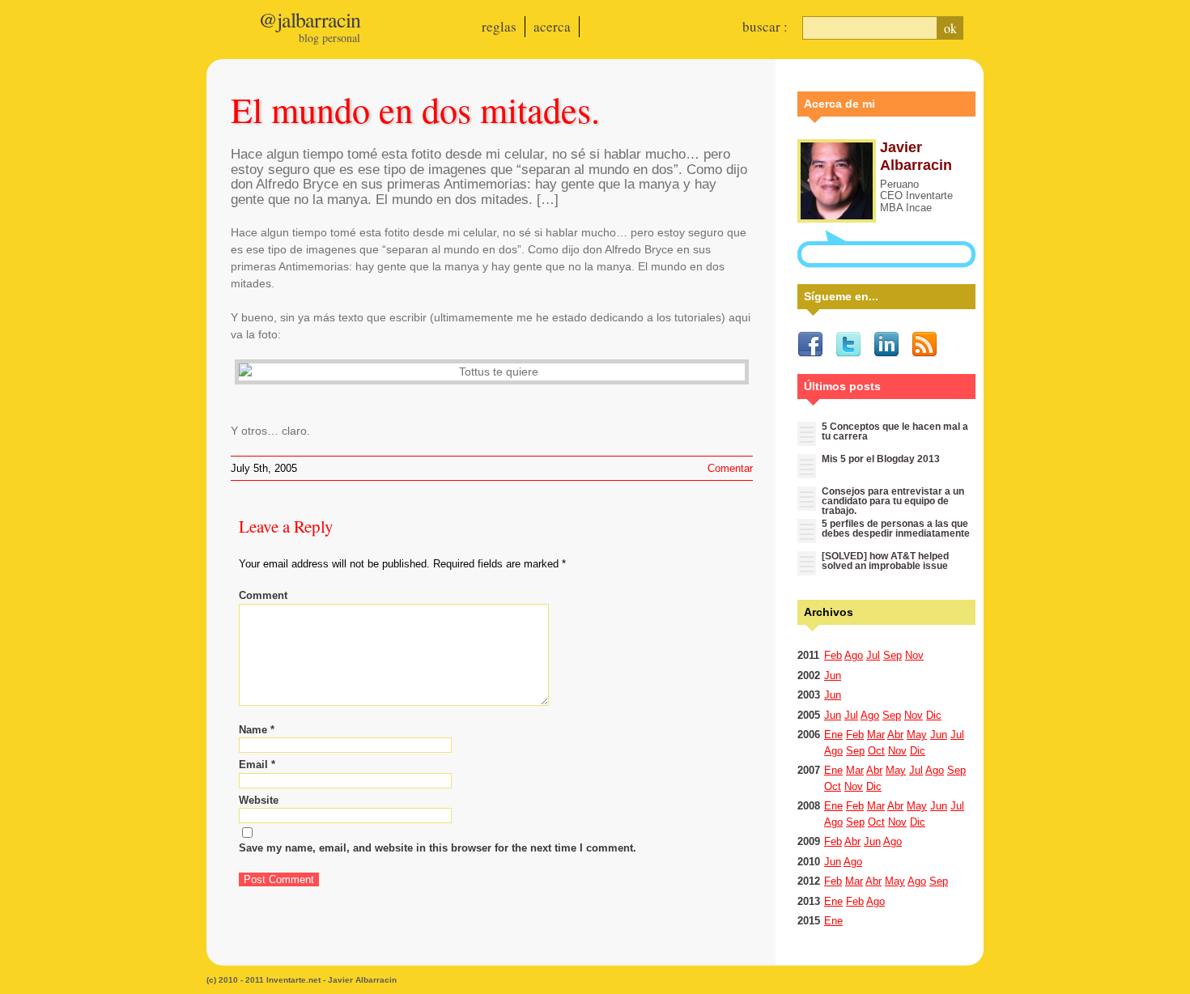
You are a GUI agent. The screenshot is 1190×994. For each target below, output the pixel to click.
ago (853, 655)
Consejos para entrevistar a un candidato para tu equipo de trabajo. (893, 501)
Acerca (552, 26)
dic (933, 715)
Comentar (730, 468)
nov (914, 655)
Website (258, 800)
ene (833, 735)
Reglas (499, 26)
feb (833, 655)
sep (892, 655)
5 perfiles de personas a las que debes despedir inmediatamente (896, 528)
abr (895, 735)
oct (876, 751)
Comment (263, 595)
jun (832, 675)
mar (876, 735)
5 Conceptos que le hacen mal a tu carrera (895, 431)
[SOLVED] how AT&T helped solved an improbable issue (885, 560)
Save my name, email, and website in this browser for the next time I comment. (437, 848)
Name (256, 730)
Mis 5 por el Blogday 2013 (881, 459)
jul (873, 655)
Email (257, 764)
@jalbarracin (309, 19)
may (917, 735)
